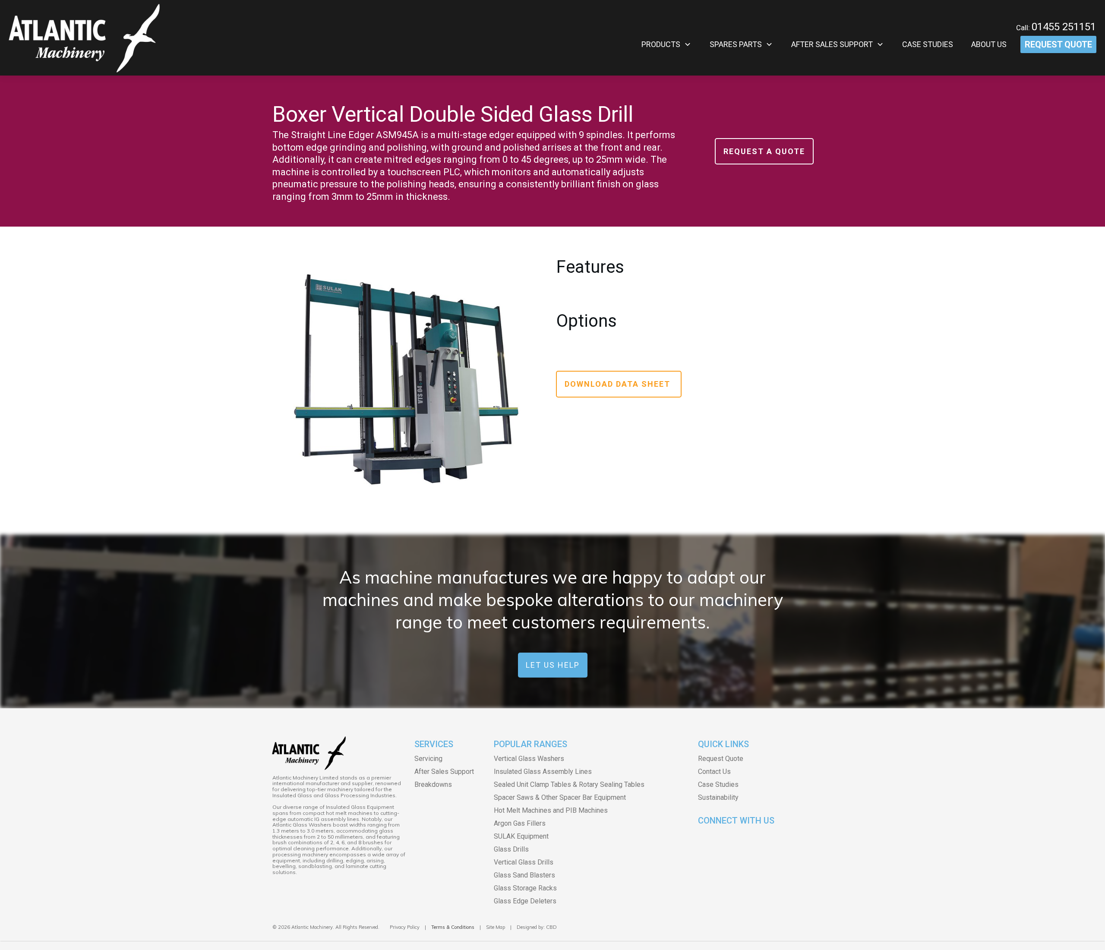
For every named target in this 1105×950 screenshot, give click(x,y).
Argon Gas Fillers (520, 823)
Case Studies (718, 784)
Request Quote (720, 758)
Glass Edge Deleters (525, 901)
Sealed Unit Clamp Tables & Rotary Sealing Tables (569, 784)
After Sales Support (444, 771)
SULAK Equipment (521, 836)
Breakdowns (433, 784)
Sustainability (718, 797)
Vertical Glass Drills (523, 862)
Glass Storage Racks (525, 888)
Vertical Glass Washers (529, 758)
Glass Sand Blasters (524, 875)
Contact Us (714, 771)
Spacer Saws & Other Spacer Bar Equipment (560, 797)
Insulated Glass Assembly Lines (543, 771)
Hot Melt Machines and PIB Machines (551, 810)
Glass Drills (511, 849)
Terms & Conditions (452, 927)
